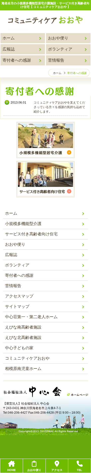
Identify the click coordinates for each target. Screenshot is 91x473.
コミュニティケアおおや (27, 358)
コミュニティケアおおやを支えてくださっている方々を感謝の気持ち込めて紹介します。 (59, 107)
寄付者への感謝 (17, 60)
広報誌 (9, 49)
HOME (11, 469)
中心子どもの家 (19, 348)
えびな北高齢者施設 (23, 337)
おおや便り (58, 38)
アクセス (56, 469)
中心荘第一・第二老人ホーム (31, 317)
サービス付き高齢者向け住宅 (31, 234)
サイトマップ (17, 306)
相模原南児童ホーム (23, 368)
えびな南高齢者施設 (23, 327)
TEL (79, 469)
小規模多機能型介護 (23, 223)
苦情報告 (56, 60)
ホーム (9, 38)
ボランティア (60, 49)
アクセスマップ (19, 296)
